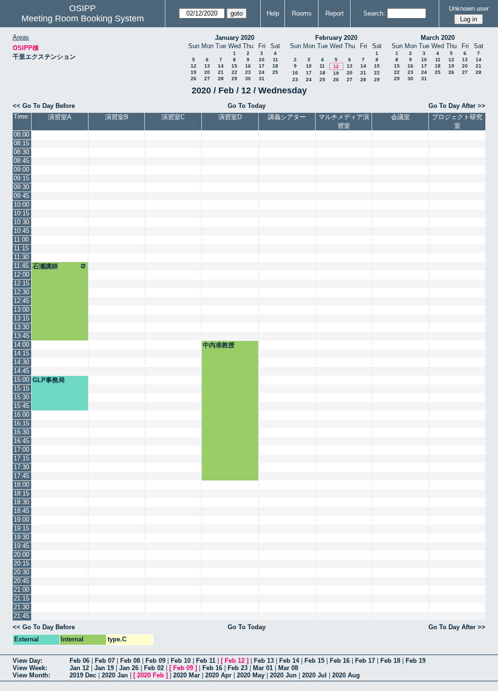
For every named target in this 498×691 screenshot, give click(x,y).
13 (207, 66)
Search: (374, 13)
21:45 (21, 616)
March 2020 (438, 37)
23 (248, 72)
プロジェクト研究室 (457, 121)
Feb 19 (416, 660)
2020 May (251, 675)
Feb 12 (235, 660)
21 (221, 72)
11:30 (21, 257)
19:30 (21, 537)
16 (248, 66)
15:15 (21, 388)
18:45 (21, 510)
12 (193, 66)
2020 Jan (115, 675)
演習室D (230, 117)
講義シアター (287, 117)
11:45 (21, 265)
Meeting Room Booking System (82, 18)
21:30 (21, 607)
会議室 (400, 117)
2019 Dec (83, 675)
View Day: (27, 660)
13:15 (21, 318)
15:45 (21, 405)
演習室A (59, 117)
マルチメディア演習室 (344, 121)
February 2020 (336, 37)
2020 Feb (150, 675)
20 (207, 72)
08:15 (21, 143)
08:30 (21, 152)
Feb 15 (314, 660)
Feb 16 (340, 660)
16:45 (21, 440)
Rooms (302, 13)
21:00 (21, 589)
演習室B (116, 117)
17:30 (21, 467)
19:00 (21, 519)
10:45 (21, 230)
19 (193, 72)
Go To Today (247, 105)
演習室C (173, 117)
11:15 (21, 248)
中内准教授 (218, 345)
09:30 (21, 187)
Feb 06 (79, 660)
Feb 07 (105, 660)
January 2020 (234, 37)
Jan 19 (104, 668)
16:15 (21, 423)
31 (262, 78)
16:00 (21, 414)
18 (275, 66)
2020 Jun (283, 675)
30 (248, 78)
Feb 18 (390, 660)
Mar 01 (263, 668)
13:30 (21, 327)
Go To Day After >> (456, 105)
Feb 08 (130, 660)
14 (221, 66)
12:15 (21, 283)
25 (275, 72)
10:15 (21, 213)
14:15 (21, 353)
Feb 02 (154, 668)
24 (262, 72)
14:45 (21, 370)
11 (275, 59)
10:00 (21, 204)
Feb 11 (205, 660)
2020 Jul (314, 675)
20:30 (21, 572)
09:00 (21, 169)
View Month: (31, 675)
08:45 (21, 160)
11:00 (21, 239)
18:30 (21, 502)
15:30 (21, 397)
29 (234, 78)
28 (221, 78)
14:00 (21, 344)
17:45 (21, 475)
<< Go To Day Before (44, 105)
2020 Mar (186, 675)
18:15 (21, 493)
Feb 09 (155, 660)
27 (207, 78)
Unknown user (469, 8)
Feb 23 (238, 668)
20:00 (21, 554)
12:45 (21, 300)
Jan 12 (79, 668)
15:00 (21, 379)
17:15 (21, 458)
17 (262, 66)
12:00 (21, 274)
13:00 (21, 309)
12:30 (21, 292)
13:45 (21, 335)
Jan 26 (129, 668)
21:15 (21, 598)
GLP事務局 (49, 380)
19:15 (21, 528)
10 (262, 59)
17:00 (21, 449)
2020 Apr (218, 675)
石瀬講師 (45, 266)
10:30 (21, 222)
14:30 (21, 362)
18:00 (21, 484)
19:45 (21, 545)
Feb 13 (264, 660)
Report (334, 13)
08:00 (21, 134)
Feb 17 (365, 660)
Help (273, 13)
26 (193, 78)
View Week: (30, 668)
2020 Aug (346, 675)
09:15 (21, 178)
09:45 (21, 195)
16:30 (21, 432)
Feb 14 (289, 660)
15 (234, 66)
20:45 (21, 581)
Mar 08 (288, 668)
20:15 (21, 563)
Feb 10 (181, 660)
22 (234, 72)
